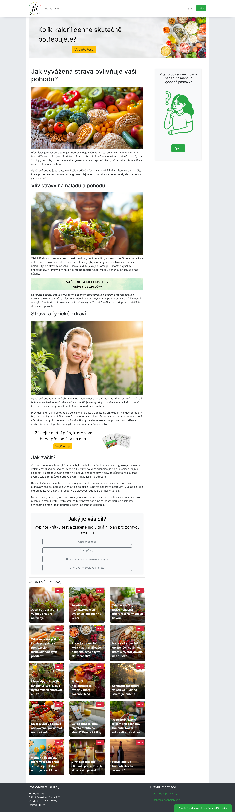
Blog (57, 8)
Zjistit (178, 148)
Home (48, 8)
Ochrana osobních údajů (167, 799)
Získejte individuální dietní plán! (203, 808)
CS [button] (188, 8)
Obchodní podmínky (165, 793)
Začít (201, 8)
